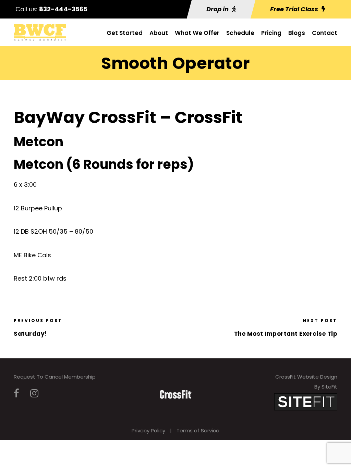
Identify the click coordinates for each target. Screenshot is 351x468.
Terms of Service (198, 430)
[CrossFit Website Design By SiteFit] (305, 401)
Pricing (271, 33)
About (158, 33)
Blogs (296, 33)
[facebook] (16, 393)
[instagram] (34, 393)
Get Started (125, 33)
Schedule (240, 33)
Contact (324, 33)
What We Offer (197, 33)
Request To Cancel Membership (55, 376)
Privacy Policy (148, 430)
